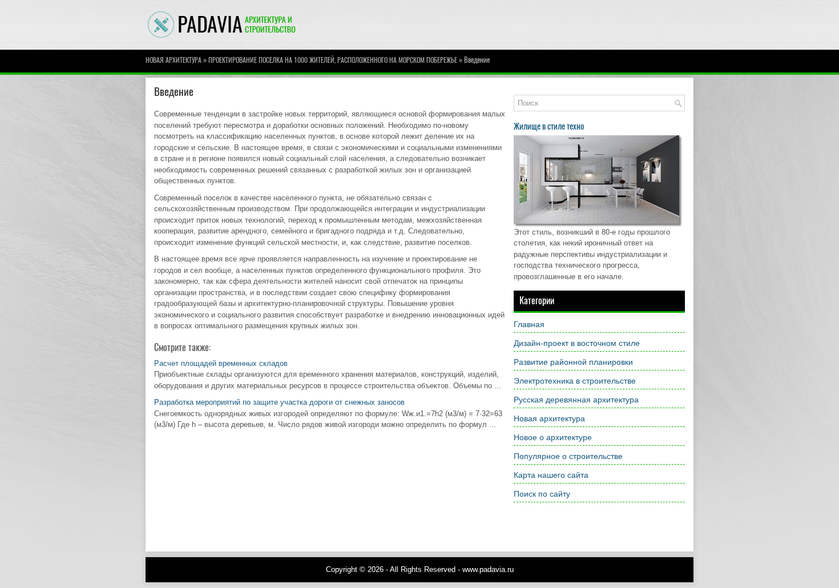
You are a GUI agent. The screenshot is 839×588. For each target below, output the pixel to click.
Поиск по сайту (542, 493)
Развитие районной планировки (573, 362)
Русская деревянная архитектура (576, 399)
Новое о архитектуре (553, 437)
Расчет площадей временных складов (221, 363)
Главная (529, 324)
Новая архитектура (173, 60)
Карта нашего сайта (551, 475)
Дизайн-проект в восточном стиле (577, 343)
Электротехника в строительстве (575, 380)
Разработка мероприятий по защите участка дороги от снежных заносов (279, 402)
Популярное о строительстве (568, 456)
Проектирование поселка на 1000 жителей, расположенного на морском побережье (332, 60)
